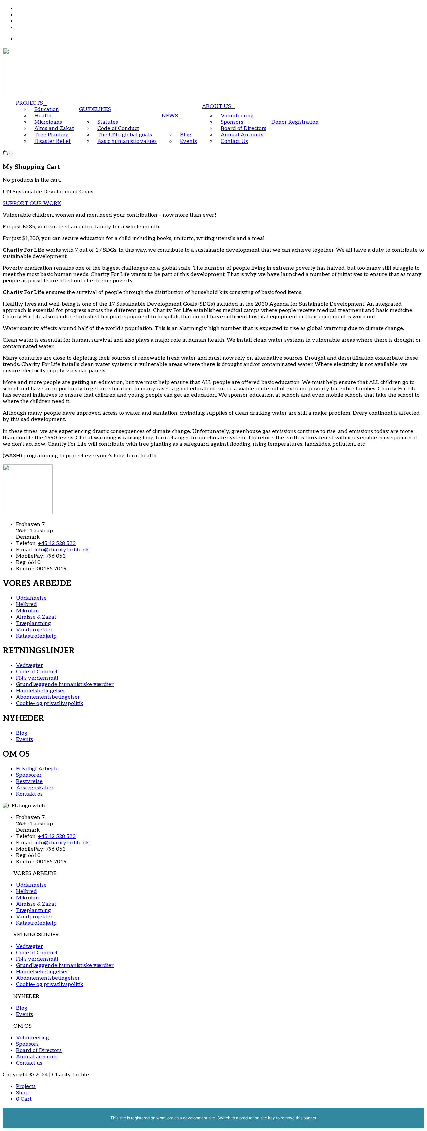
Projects (26, 1086)
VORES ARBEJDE (34, 873)
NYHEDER (26, 996)
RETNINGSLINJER (36, 935)
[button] (213, 873)
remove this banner (298, 1117)
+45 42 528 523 (57, 543)
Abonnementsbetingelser (48, 978)
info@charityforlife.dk (61, 550)
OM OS (22, 1026)
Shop (22, 1093)
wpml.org (164, 1117)
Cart (24, 1099)
